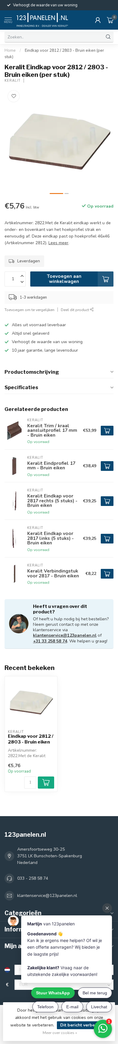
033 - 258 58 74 (32, 878)
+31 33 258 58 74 (50, 641)
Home (10, 50)
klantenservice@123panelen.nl (65, 635)
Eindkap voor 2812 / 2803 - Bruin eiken (31, 739)
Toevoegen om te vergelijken (29, 309)
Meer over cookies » (60, 1032)
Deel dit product (75, 309)
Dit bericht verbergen (82, 1025)
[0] (110, 20)
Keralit (13, 80)
